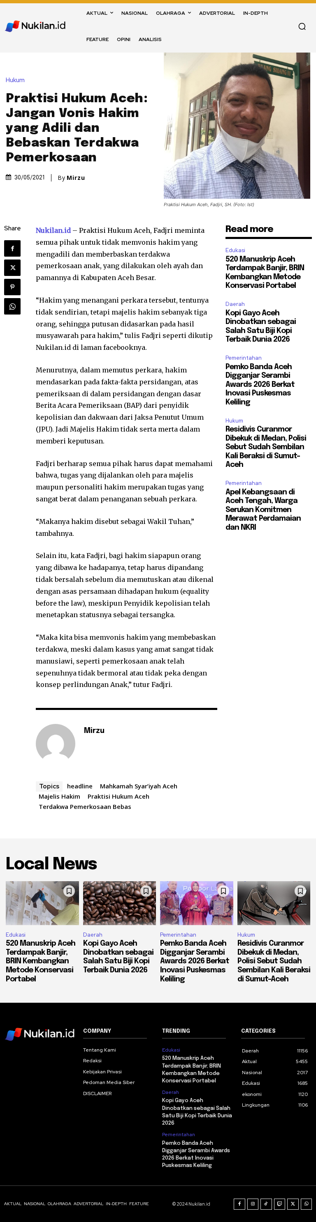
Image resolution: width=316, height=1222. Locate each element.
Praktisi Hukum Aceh (118, 796)
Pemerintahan (243, 357)
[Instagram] (253, 1204)
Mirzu (76, 177)
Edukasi (235, 250)
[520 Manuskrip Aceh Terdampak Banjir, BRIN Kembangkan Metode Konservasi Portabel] (42, 903)
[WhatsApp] (12, 306)
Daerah (235, 304)
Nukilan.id (53, 230)
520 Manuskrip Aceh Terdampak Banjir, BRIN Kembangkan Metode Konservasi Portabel (40, 961)
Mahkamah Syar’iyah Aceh (138, 786)
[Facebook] (12, 248)
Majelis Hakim (59, 796)
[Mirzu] (55, 743)
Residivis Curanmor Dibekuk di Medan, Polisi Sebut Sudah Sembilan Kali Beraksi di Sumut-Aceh (265, 447)
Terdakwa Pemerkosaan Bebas (85, 806)
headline (80, 786)
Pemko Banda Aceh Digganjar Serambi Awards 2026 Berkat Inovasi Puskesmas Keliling (260, 384)
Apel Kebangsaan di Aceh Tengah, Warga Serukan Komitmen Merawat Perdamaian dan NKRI (263, 510)
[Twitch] (280, 1204)
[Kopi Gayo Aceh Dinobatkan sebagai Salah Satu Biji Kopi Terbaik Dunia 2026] (119, 903)
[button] (302, 26)
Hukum (15, 80)
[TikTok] (266, 1204)
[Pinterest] (12, 287)
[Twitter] (12, 268)
